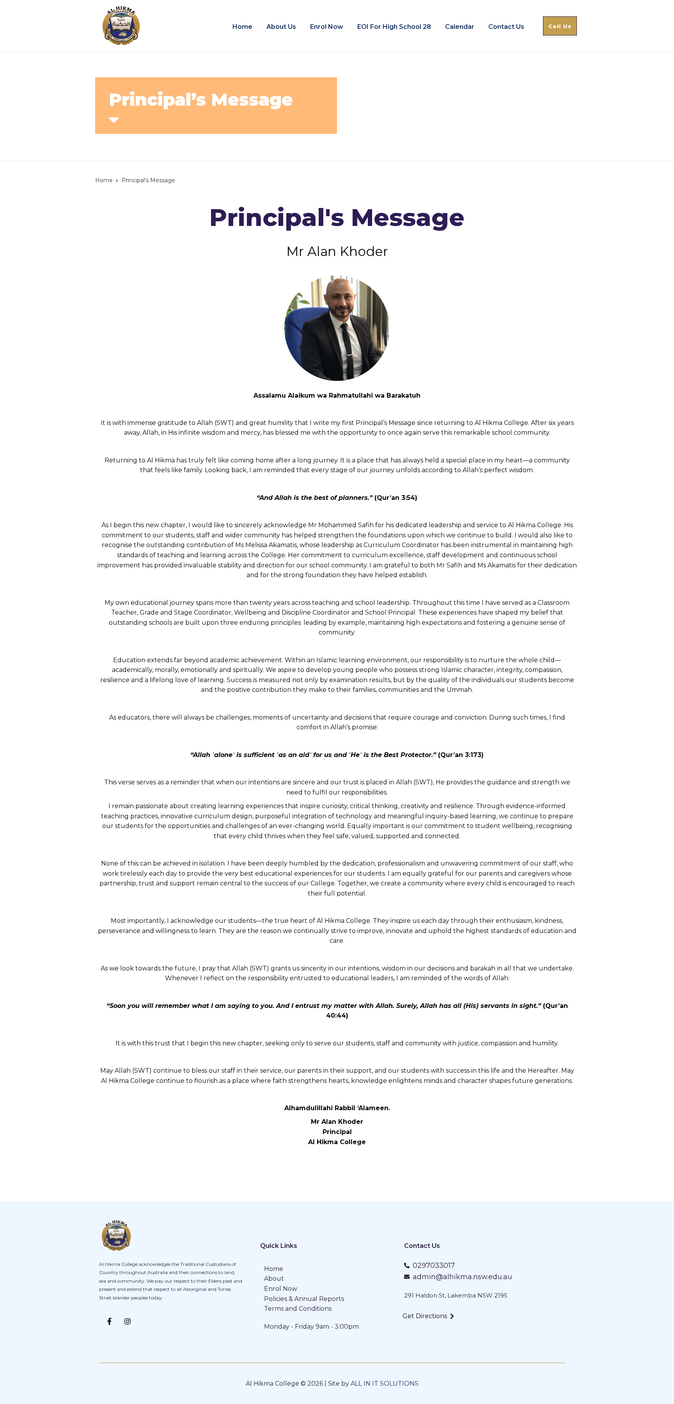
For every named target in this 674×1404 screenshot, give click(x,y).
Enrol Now (326, 26)
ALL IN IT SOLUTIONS (385, 1383)
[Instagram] (128, 1321)
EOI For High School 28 (394, 26)
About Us (281, 26)
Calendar (459, 26)
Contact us (506, 26)
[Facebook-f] (109, 1321)
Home (242, 26)
